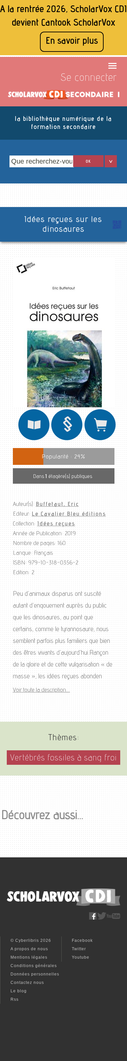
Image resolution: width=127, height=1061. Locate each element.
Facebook (82, 940)
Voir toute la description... (41, 690)
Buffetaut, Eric (57, 505)
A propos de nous (29, 949)
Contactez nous (27, 982)
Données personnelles (34, 974)
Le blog (18, 991)
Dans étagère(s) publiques (62, 477)
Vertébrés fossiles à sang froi (63, 758)
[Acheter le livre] (100, 440)
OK (88, 162)
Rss (14, 999)
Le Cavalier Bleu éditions (69, 514)
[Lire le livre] (33, 440)
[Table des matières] (67, 440)
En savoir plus (72, 41)
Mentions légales (28, 957)
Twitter (79, 949)
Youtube (80, 957)
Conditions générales (33, 965)
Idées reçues (56, 524)
